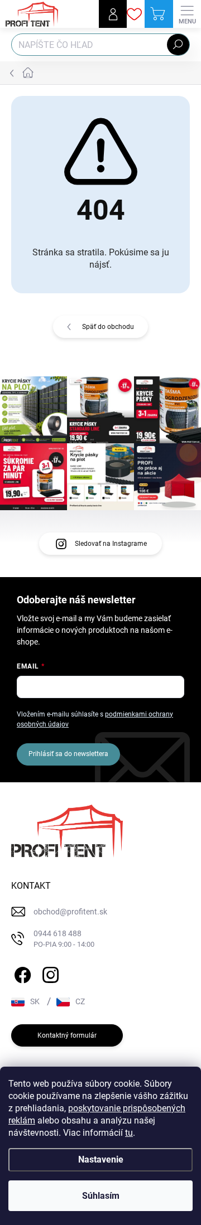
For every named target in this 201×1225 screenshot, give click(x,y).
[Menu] (187, 14)
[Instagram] (49, 972)
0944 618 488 (64, 938)
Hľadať (178, 45)
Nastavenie (100, 1159)
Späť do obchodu (108, 327)
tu (129, 1132)
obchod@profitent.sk (70, 911)
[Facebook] (21, 972)
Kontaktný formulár (67, 1035)
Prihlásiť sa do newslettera (68, 754)
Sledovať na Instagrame (111, 544)
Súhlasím (100, 1195)
